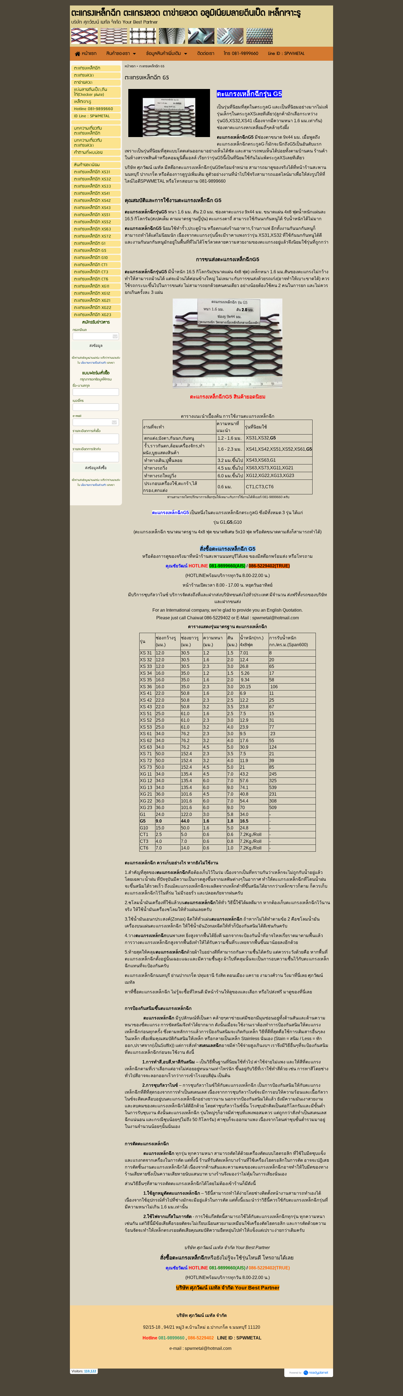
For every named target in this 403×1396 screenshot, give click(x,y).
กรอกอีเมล (80, 330)
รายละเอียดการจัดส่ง (87, 449)
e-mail (77, 416)
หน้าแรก (130, 66)
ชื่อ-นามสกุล (81, 386)
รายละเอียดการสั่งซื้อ (87, 431)
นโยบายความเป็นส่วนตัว (93, 363)
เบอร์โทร (78, 401)
